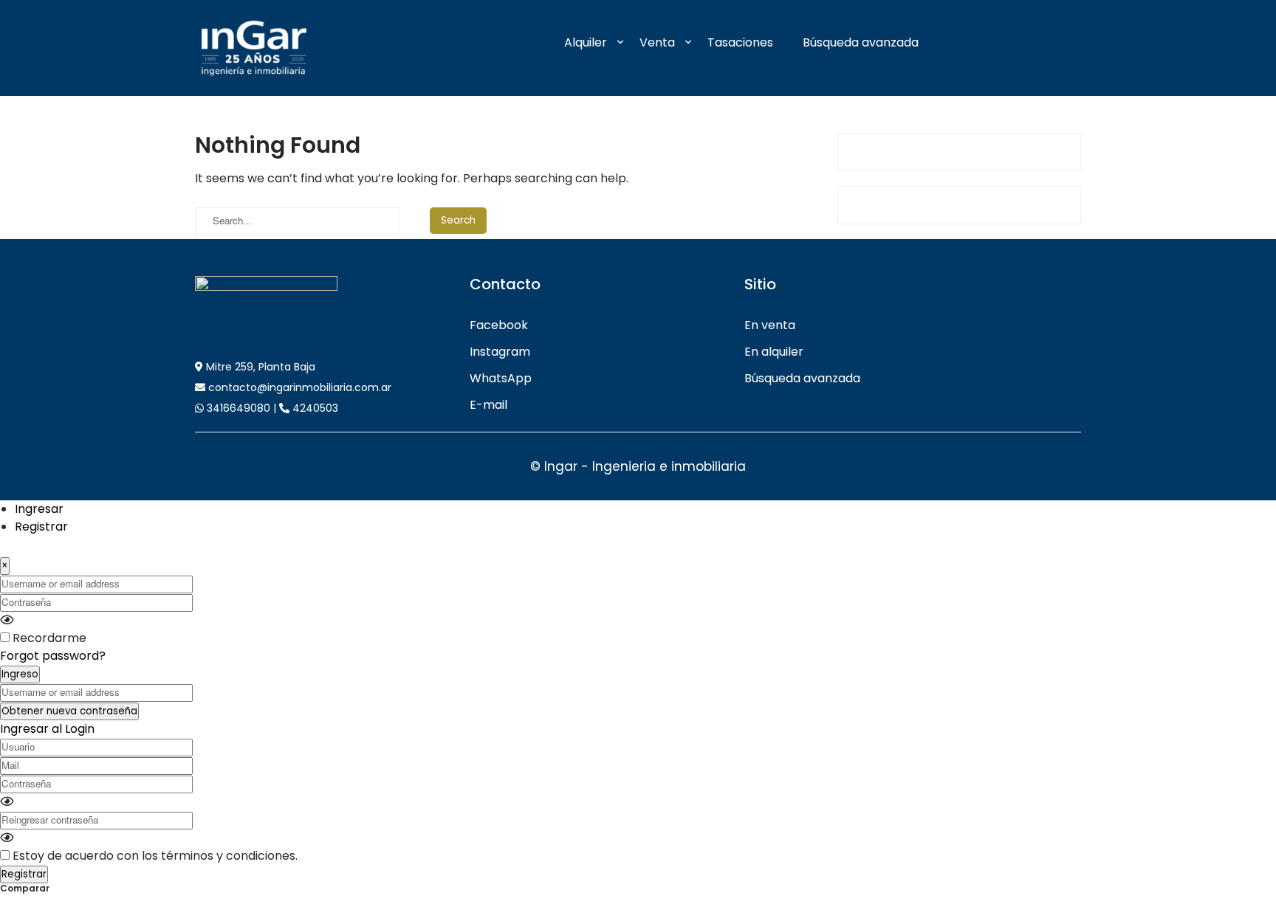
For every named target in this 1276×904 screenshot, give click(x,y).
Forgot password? (53, 655)
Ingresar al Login (47, 728)
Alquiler (585, 42)
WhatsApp (501, 378)
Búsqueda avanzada (861, 42)
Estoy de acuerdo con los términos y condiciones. (155, 855)
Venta (657, 42)
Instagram (500, 351)
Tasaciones (740, 42)
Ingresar (39, 508)
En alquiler (773, 351)
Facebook (499, 325)
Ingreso (19, 674)
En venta (769, 325)
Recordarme (49, 637)
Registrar (41, 526)
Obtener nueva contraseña (69, 711)
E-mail (488, 404)
